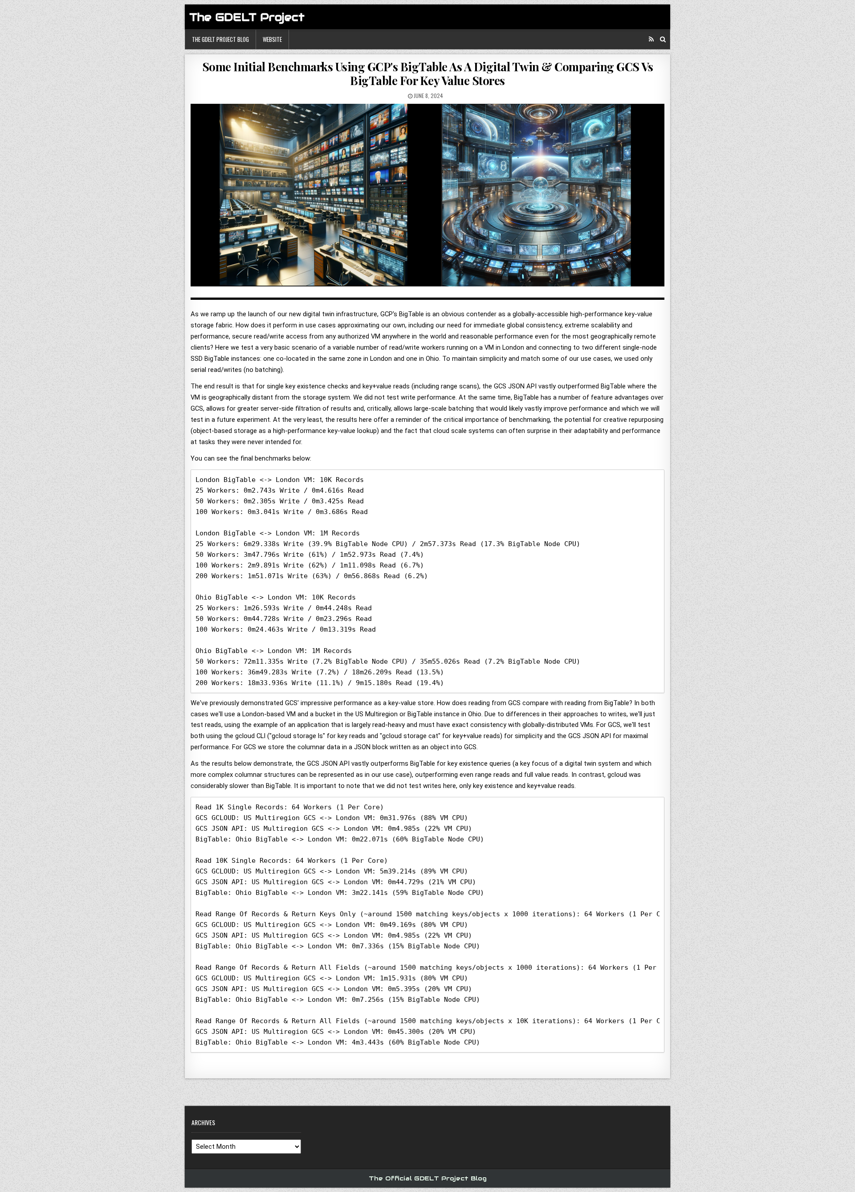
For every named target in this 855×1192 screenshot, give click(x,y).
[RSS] (651, 39)
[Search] (663, 39)
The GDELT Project (247, 17)
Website (272, 39)
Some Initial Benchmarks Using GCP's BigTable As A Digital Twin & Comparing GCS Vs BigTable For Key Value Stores (427, 73)
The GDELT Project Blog (220, 39)
